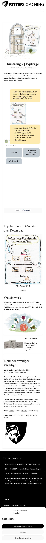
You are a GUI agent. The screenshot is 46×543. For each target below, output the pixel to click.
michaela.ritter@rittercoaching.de (30, 469)
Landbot (11, 411)
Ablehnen (23, 532)
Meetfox (24, 411)
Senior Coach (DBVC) (31, 474)
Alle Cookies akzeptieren (23, 526)
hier (17, 309)
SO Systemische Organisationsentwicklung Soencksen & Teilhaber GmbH (22, 404)
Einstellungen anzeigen (23, 538)
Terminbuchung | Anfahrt (18, 505)
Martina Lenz (29, 345)
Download (23, 290)
